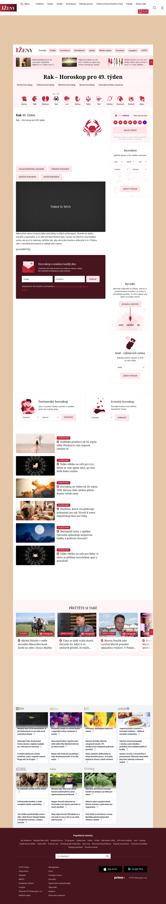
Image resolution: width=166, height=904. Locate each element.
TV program (69, 840)
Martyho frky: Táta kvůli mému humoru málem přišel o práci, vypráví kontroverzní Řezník (63, 791)
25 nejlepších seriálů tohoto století (31, 789)
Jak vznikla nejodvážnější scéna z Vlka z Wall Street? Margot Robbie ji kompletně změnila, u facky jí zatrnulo (31, 818)
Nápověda (53, 887)
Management (54, 867)
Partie (90, 840)
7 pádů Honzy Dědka (27, 844)
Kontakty (52, 879)
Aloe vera (86, 844)
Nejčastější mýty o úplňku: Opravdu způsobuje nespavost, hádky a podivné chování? (75, 535)
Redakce (52, 891)
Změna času (81, 840)
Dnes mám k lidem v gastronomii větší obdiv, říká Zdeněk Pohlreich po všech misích (65, 744)
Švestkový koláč (91, 847)
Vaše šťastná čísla (140, 115)
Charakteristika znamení (111, 84)
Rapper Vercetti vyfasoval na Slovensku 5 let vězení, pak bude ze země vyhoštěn (65, 804)
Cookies (22, 887)
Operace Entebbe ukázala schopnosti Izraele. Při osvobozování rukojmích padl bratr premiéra (99, 745)
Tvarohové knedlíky (139, 844)
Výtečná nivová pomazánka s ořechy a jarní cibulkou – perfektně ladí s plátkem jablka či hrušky (133, 745)
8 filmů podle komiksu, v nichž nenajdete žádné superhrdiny (29, 803)
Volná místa (23, 871)
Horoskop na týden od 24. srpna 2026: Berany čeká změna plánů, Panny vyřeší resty (77, 490)
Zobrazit (122, 417)
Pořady (129, 3)
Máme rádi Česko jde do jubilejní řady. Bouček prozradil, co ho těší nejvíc (64, 756)
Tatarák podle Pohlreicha (70, 844)
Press (51, 871)
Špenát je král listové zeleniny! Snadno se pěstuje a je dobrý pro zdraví (98, 791)
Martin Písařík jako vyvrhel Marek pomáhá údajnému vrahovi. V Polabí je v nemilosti (117, 646)
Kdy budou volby (108, 840)
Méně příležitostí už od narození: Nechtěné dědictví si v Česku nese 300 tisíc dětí (44, 63)
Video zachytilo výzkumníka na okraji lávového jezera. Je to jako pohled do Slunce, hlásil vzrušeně (99, 756)
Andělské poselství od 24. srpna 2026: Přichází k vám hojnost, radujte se (77, 445)
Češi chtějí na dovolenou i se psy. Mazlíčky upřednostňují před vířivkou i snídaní (99, 817)
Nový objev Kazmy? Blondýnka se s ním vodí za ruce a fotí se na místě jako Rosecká (65, 817)
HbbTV (21, 879)
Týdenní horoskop (45, 84)
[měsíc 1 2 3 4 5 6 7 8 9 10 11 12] (130, 162)
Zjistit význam (130, 189)
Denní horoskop (25, 84)
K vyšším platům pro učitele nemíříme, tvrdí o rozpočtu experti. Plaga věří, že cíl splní (31, 756)
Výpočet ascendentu (121, 844)
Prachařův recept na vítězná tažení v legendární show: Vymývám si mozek (65, 731)
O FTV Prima (24, 867)
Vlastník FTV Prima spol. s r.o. (30, 891)
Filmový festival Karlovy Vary (109, 3)
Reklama (22, 875)
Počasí (96, 840)
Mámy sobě (141, 3)
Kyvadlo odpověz (130, 304)
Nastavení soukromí (57, 895)
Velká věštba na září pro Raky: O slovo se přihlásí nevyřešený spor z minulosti (77, 557)
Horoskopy (71, 3)
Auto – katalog (139, 840)
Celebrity (40, 3)
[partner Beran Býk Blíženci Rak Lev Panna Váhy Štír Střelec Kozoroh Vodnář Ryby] (50, 417)
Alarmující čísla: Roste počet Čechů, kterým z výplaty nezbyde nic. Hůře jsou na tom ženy (30, 744)
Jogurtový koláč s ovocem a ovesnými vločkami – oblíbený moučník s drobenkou (131, 731)
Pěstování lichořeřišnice (101, 844)
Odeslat (93, 279)
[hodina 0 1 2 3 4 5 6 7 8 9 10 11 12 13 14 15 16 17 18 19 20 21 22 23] (121, 169)
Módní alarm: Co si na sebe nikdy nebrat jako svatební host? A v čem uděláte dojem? (135, 63)
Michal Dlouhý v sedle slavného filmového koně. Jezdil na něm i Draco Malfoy (35, 644)
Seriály (60, 3)
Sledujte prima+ (86, 3)
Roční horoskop (87, 84)
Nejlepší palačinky (75, 847)
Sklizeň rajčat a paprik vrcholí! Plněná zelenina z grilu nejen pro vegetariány (98, 804)
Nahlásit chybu (25, 895)
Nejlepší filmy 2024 (41, 840)
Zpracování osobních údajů (59, 883)
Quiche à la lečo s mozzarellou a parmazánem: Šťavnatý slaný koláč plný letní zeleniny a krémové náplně (133, 758)
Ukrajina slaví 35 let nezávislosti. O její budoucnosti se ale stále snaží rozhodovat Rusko (31, 731)
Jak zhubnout (26, 840)
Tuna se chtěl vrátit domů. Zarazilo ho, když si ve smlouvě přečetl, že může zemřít (76, 646)
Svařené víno (53, 844)
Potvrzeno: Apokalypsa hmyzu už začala (99, 729)
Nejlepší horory (56, 840)
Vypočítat (68, 417)
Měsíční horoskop (67, 84)
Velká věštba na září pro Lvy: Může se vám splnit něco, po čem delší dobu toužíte (76, 467)
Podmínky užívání (26, 883)
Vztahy (50, 3)
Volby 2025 (41, 844)
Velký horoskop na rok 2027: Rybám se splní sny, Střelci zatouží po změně (89, 62)
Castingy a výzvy (55, 875)
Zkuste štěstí (130, 130)
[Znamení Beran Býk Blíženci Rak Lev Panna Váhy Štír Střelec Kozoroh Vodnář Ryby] (70, 279)
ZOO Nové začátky (124, 840)
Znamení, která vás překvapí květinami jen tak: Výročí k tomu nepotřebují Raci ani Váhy (76, 512)
